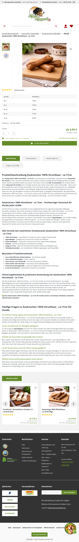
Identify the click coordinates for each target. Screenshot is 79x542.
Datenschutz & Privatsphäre (32, 528)
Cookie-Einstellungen (29, 461)
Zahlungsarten (47, 451)
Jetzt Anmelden (69, 492)
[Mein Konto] (66, 26)
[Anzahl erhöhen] (13, 133)
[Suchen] (56, 26)
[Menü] (4, 26)
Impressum (26, 448)
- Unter (60, 2)
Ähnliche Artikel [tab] (12, 378)
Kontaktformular (47, 473)
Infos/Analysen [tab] (31, 158)
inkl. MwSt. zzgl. (28, 422)
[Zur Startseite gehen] (39, 14)
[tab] (11, 158)
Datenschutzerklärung (57, 508)
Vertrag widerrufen (39, 534)
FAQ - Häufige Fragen (49, 454)
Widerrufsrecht (27, 457)
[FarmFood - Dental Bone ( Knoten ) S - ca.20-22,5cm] (20, 396)
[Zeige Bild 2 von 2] (46, 85)
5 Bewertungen (19, 90)
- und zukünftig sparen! (21, 2)
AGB (23, 445)
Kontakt (65, 439)
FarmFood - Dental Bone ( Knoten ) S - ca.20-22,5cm (18, 410)
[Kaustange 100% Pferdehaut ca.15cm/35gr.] (59, 396)
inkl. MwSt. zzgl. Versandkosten (68, 138)
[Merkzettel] (71, 26)
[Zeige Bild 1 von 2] (43, 85)
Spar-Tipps (45, 470)
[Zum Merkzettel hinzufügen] (71, 49)
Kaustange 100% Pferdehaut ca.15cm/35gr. (53, 410)
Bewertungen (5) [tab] (52, 158)
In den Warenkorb (41, 143)
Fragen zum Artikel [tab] (12, 166)
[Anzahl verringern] (3, 133)
